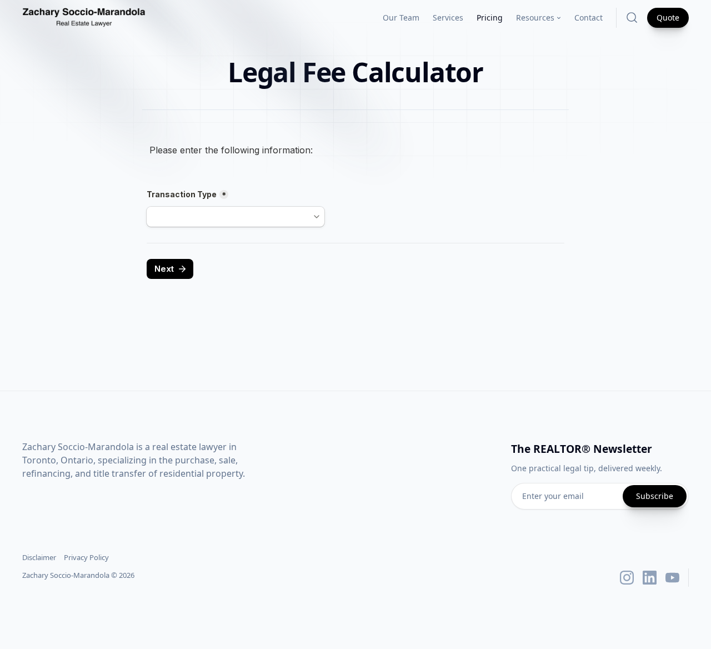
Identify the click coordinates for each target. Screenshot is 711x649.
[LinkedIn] (650, 578)
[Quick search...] (632, 17)
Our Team (401, 17)
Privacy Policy (86, 557)
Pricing (490, 17)
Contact (588, 17)
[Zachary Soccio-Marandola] (84, 18)
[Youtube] (672, 578)
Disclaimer (39, 557)
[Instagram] (627, 578)
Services (448, 17)
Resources (535, 17)
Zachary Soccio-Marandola (65, 575)
